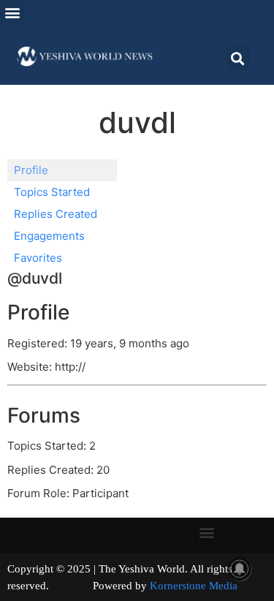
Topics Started (52, 192)
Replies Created (55, 214)
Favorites (38, 258)
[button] (12, 12)
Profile (31, 170)
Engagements (49, 236)
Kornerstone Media (193, 585)
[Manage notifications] (239, 569)
